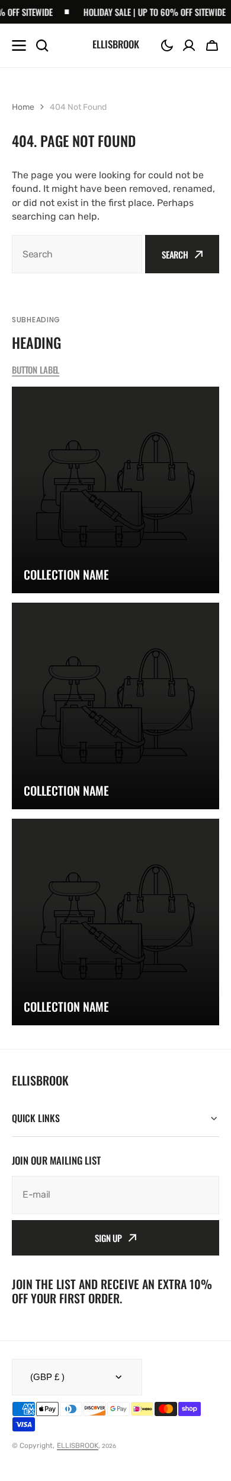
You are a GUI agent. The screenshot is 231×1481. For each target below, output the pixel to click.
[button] (167, 45)
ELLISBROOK (77, 1445)
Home (23, 107)
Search (175, 254)
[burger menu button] (19, 45)
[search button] (42, 45)
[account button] (189, 45)
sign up (108, 1237)
